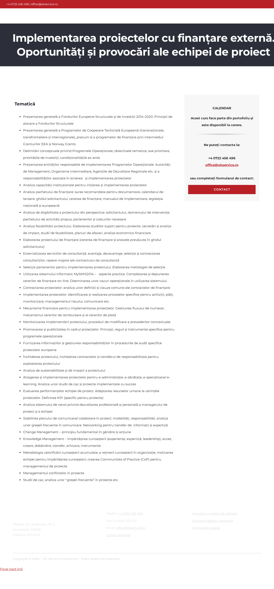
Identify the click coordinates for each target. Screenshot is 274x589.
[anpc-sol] (201, 557)
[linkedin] (144, 4)
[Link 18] (27, 12)
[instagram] (137, 4)
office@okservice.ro (44, 4)
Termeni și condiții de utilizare (214, 513)
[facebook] (130, 4)
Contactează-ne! (118, 535)
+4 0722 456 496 (17, 4)
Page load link (11, 569)
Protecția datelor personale (212, 521)
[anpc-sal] (233, 557)
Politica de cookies (206, 528)
